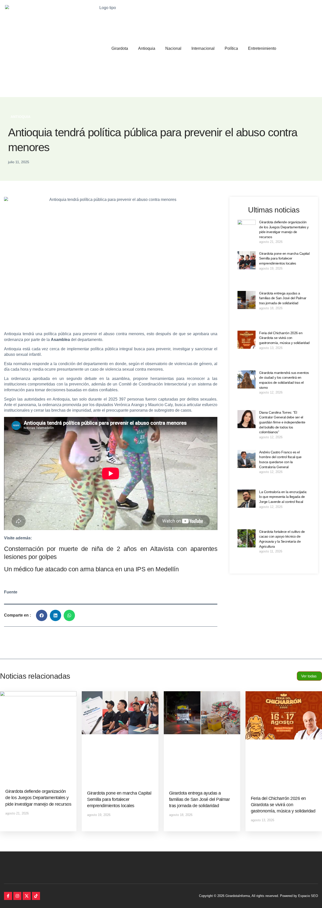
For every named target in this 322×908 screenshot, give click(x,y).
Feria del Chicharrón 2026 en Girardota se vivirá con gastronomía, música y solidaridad (284, 338)
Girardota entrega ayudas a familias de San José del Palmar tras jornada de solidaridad (282, 298)
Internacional (203, 48)
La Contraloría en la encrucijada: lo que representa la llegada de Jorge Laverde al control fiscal (283, 497)
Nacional (173, 48)
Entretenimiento (262, 48)
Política (231, 48)
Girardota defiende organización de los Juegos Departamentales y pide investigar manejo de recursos (38, 797)
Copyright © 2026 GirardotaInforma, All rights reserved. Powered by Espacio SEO (258, 896)
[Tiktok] (36, 896)
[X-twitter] (27, 896)
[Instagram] (17, 896)
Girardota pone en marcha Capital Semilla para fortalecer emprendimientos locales (284, 258)
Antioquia (146, 48)
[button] (41, 615)
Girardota (119, 48)
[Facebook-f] (8, 896)
